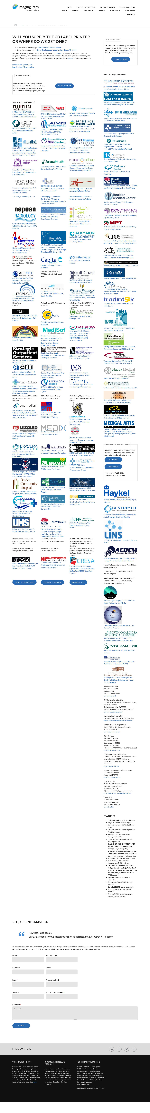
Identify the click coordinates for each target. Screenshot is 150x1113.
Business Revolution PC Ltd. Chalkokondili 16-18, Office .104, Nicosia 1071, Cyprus (53, 565)
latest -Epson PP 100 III (68, 50)
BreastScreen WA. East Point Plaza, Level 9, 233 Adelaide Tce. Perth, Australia (24, 172)
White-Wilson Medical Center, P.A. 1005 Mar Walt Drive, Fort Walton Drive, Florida (82, 297)
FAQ (22, 25)
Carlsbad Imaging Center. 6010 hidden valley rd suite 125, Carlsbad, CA (52, 506)
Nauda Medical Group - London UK (116, 378)
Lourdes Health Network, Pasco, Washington (120, 278)
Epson (64, 11)
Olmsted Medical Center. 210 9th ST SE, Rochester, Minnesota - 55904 (24, 130)
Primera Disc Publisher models (49, 47)
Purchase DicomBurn (52, 582)
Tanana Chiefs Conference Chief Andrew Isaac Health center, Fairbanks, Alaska (52, 375)
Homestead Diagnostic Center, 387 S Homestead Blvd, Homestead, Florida (23, 250)
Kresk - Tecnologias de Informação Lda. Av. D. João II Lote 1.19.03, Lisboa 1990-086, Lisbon (25, 565)
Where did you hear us (55, 992)
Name (15, 955)
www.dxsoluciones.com (112, 732)
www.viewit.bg (109, 807)
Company (16, 968)
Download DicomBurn (24, 582)
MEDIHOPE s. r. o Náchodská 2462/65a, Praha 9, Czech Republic (52, 293)
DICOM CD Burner (107, 7)
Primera (75, 11)
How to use (115, 11)
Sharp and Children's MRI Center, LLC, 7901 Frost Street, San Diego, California (53, 148)
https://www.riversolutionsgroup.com (117, 793)
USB (32, 1071)
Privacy (102, 1088)
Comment (16, 1004)
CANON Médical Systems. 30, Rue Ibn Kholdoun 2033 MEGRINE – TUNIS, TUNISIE (53, 116)
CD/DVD (22, 1071)
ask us (70, 58)
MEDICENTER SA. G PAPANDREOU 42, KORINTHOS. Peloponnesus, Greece (82, 467)
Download (89, 11)
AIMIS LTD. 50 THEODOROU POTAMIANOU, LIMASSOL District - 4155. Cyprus (52, 131)
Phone (48, 968)
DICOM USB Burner (127, 7)
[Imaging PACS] (15, 6)
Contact (131, 14)
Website (15, 992)
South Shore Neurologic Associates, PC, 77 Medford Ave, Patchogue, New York (53, 355)
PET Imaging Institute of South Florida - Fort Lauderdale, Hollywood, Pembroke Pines (81, 150)
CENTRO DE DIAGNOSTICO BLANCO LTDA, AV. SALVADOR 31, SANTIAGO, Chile (52, 188)
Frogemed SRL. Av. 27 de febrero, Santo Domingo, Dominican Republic (53, 489)
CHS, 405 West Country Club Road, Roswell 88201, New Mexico (80, 525)
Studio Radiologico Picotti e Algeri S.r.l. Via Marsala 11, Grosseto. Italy (80, 421)
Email (14, 980)
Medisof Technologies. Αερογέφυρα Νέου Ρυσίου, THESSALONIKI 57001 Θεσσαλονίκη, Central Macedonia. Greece (51, 340)
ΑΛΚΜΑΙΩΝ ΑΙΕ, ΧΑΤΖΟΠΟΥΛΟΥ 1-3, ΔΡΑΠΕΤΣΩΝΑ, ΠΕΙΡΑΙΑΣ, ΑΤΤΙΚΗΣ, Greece (82, 239)
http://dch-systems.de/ (112, 750)
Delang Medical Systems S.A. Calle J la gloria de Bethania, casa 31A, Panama (24, 318)
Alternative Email (52, 980)
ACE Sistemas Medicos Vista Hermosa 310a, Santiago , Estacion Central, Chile (22, 280)
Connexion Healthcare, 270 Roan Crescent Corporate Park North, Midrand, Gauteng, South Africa (82, 168)
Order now (113, 467)
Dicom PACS (130, 11)
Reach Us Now (78, 582)
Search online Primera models (23, 67)
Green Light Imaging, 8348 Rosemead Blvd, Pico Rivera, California (80, 223)
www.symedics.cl (110, 696)
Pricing (102, 11)
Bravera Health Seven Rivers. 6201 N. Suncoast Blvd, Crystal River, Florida (23, 454)
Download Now (64, 86)
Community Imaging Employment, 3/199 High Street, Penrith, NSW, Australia (24, 225)
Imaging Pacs (28, 7)
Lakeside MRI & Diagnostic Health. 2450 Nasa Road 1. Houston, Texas (22, 513)
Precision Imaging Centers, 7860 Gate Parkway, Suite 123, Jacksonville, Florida (24, 190)
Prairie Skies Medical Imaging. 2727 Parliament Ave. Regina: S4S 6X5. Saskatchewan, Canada (82, 128)
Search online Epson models (22, 65)
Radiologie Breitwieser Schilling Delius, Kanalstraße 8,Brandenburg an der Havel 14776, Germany (118, 680)
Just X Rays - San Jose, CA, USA (23, 197)
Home (69, 7)
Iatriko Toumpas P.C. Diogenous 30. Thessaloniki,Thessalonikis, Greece (24, 436)
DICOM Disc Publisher (86, 7)
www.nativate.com (83, 1084)
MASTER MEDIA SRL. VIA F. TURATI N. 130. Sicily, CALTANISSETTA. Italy (51, 414)
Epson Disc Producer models (47, 50)
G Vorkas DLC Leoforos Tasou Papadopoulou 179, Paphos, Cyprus (52, 389)
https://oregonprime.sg (112, 777)
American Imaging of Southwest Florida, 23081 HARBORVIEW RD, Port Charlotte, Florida (24, 474)
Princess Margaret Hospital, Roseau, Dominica (121, 265)
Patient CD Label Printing (30, 1073)
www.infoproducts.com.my (113, 712)
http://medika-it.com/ (111, 766)
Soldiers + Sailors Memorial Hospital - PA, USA (120, 388)
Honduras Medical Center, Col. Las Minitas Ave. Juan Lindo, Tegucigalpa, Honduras (53, 216)
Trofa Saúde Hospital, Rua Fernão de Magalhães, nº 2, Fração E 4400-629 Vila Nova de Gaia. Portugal (118, 146)
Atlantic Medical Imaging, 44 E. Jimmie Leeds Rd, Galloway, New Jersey (24, 374)
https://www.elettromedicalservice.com (118, 721)
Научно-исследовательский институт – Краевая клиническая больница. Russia (82, 439)
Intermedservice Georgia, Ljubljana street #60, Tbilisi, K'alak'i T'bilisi (80, 375)
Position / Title (51, 955)
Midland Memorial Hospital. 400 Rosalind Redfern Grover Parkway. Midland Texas (82, 501)
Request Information (30, 922)
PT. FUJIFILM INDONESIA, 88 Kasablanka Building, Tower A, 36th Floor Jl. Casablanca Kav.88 (24, 114)
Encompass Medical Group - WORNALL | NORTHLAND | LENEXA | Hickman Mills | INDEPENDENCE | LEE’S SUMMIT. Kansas (80, 335)
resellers (59, 53)
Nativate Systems (83, 1067)
